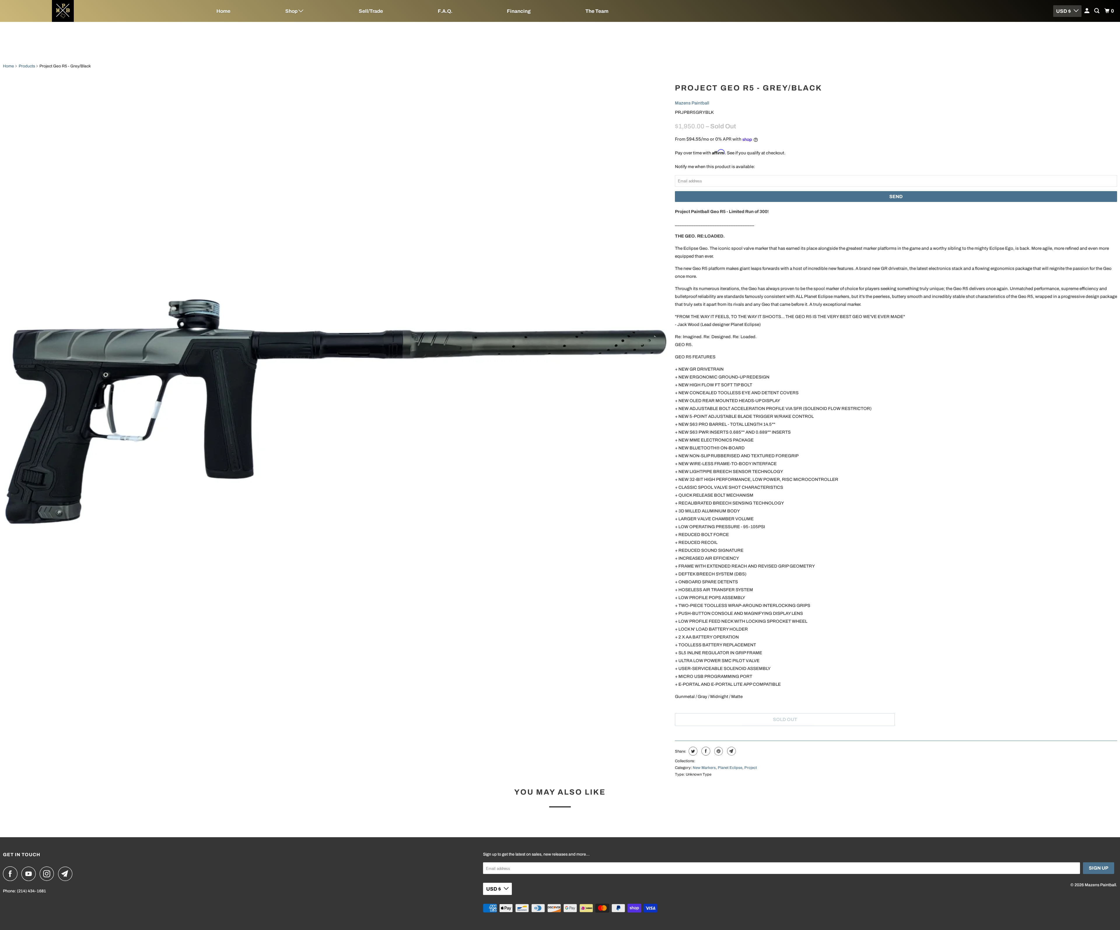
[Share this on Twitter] (692, 751)
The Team (596, 11)
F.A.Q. (445, 11)
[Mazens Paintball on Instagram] (48, 873)
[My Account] (1087, 11)
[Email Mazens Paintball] (67, 873)
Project (750, 768)
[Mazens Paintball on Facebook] (11, 873)
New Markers (704, 768)
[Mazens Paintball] (93, 11)
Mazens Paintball (692, 103)
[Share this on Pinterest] (718, 751)
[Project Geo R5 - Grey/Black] (336, 412)
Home (223, 11)
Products (27, 66)
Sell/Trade (371, 11)
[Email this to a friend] (731, 751)
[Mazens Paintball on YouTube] (30, 873)
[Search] (1097, 11)
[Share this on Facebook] (705, 751)
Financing (519, 11)
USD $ (1063, 11)
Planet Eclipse (730, 768)
